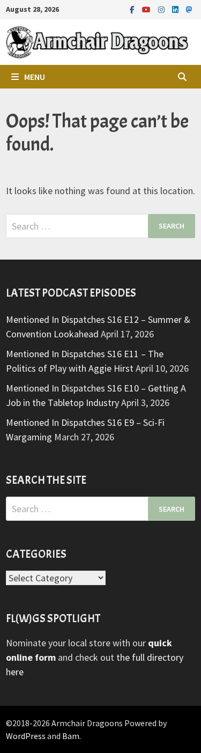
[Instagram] (162, 9)
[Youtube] (147, 9)
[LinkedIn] (176, 9)
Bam (70, 735)
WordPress (26, 735)
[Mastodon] (189, 9)
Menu (34, 76)
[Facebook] (133, 9)
